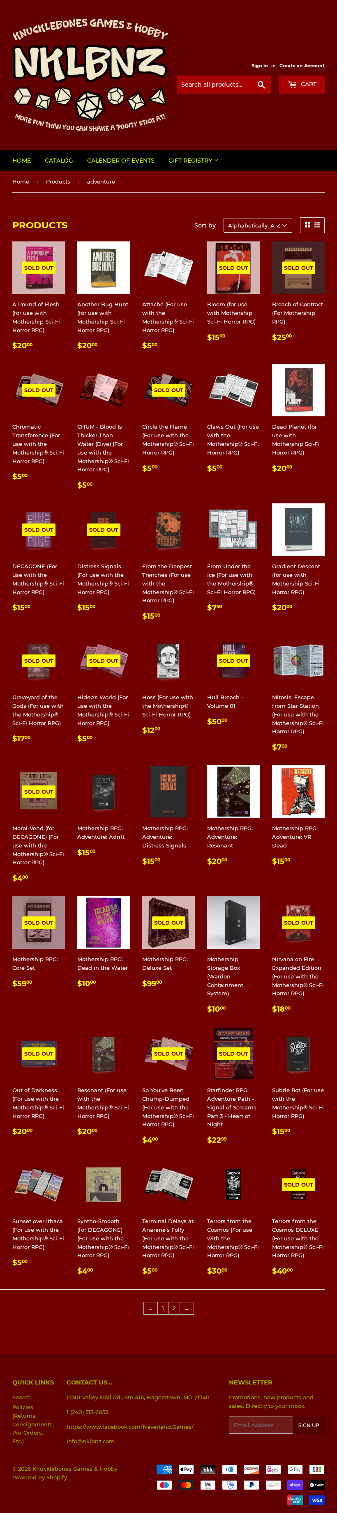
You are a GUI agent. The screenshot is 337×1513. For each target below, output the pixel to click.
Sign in (260, 66)
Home (21, 160)
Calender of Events (121, 160)
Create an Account (302, 66)
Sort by (205, 225)
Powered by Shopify (39, 1477)
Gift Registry (191, 160)
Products (58, 181)
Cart (307, 84)
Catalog (59, 160)
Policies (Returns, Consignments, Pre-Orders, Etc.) (33, 1424)
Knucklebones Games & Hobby (75, 1468)
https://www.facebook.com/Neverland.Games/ (130, 1426)
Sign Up (308, 1425)
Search (21, 1397)
